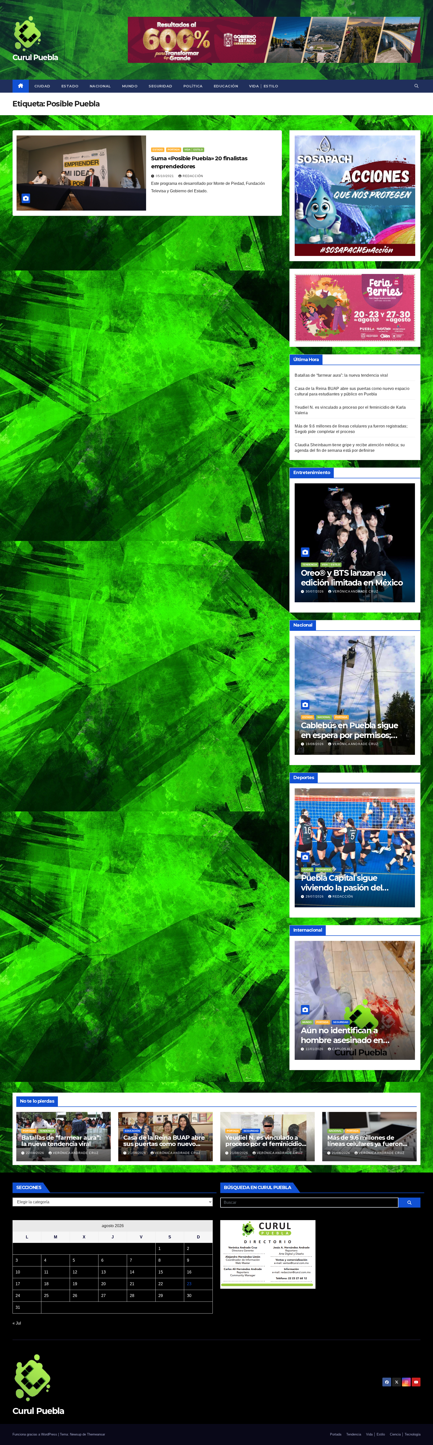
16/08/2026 (315, 591)
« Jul (17, 1323)
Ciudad (42, 86)
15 (160, 1272)
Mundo (130, 86)
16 (189, 1272)
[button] (416, 86)
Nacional (100, 86)
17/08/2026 (315, 896)
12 (75, 1272)
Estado (70, 86)
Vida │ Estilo (263, 86)
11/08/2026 (315, 1049)
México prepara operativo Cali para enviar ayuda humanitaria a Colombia (349, 1040)
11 (46, 1272)
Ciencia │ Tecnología (405, 1434)
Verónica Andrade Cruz (355, 591)
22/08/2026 (35, 1153)
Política (193, 86)
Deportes (309, 869)
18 (46, 1284)
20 (103, 1284)
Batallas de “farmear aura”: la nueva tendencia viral (341, 375)
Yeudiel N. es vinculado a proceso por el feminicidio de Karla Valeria (263, 1144)
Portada (174, 149)
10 (18, 1272)
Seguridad (160, 86)
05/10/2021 (165, 176)
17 (18, 1284)
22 (160, 1284)
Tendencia (47, 1130)
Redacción (193, 176)
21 (132, 1284)
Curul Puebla (35, 57)
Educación (226, 86)
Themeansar (96, 1434)
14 (132, 1272)
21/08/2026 (315, 744)
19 (75, 1284)
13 (103, 1272)
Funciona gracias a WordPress (35, 1434)
